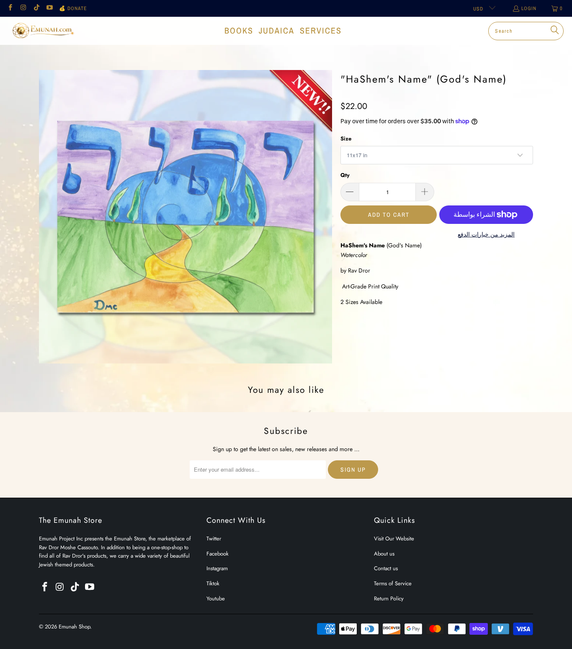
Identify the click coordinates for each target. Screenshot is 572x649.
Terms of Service (393, 583)
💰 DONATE (73, 8)
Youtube (215, 598)
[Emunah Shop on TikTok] (36, 8)
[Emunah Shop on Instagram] (22, 8)
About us (384, 554)
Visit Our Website (394, 539)
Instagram (217, 568)
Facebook (217, 554)
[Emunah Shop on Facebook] (9, 8)
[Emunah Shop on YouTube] (49, 8)
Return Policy (389, 598)
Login (528, 8)
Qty (345, 175)
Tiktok (212, 583)
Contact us (386, 568)
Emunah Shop (74, 627)
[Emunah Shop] (42, 30)
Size (345, 139)
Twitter (213, 539)
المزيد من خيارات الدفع (486, 234)
